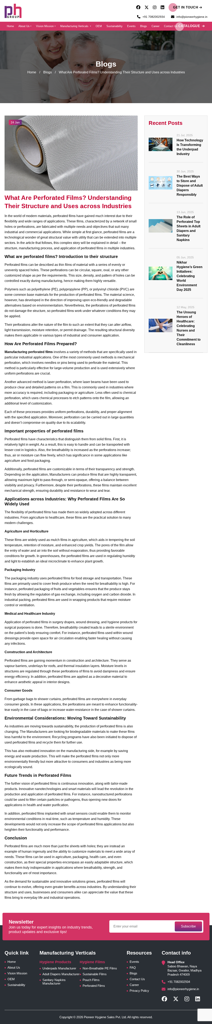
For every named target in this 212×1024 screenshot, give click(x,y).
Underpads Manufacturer (59, 968)
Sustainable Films (95, 974)
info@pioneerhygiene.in (191, 16)
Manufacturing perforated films (29, 352)
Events (131, 26)
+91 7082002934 (153, 16)
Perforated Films (94, 985)
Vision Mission (45, 26)
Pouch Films (91, 980)
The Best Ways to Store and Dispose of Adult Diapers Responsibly (190, 185)
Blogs (143, 26)
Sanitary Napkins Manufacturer (54, 981)
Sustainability (114, 26)
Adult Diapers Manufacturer (61, 974)
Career (155, 26)
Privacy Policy (139, 990)
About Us (24, 26)
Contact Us (170, 26)
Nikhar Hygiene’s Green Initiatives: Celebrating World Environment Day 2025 (189, 276)
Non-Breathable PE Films (100, 968)
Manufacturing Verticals (74, 26)
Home (10, 26)
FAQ (133, 967)
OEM (99, 26)
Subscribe (188, 926)
